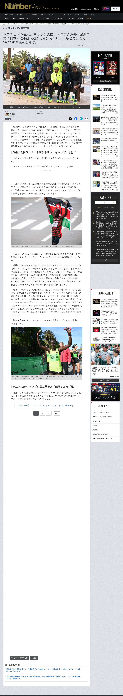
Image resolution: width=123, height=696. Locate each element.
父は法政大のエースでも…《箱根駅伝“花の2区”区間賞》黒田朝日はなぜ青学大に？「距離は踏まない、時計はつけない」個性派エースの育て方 (107, 225)
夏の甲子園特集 (9, 15)
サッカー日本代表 (66, 15)
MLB (27, 15)
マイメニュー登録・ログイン (101, 412)
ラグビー (36, 18)
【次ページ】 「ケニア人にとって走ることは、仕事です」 (46, 405)
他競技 (80, 18)
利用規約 (95, 425)
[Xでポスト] (70, 119)
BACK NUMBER (26, 28)
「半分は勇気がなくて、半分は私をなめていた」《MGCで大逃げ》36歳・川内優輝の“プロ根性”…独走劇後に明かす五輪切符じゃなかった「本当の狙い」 (107, 252)
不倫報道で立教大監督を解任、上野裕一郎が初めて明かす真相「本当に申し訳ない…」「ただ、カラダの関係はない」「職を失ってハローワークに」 (107, 235)
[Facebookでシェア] (75, 119)
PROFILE (8, 119)
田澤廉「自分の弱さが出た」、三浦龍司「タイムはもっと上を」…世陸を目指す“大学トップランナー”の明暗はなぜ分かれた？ (43, 670)
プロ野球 (19, 15)
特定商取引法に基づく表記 (100, 434)
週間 (112, 207)
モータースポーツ (24, 18)
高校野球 (34, 15)
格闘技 (6, 18)
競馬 (92, 15)
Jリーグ (43, 15)
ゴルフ (77, 15)
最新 (99, 207)
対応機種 (95, 430)
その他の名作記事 (105, 380)
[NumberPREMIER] (106, 9)
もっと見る (105, 260)
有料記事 (88, 18)
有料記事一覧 (96, 421)
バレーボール (70, 18)
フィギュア (46, 18)
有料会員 (115, 8)
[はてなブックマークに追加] (81, 119)
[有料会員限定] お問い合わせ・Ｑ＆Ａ (103, 438)
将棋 (14, 18)
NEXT (57, 413)
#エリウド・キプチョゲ (19, 658)
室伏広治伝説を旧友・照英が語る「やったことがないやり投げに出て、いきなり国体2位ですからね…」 (107, 243)
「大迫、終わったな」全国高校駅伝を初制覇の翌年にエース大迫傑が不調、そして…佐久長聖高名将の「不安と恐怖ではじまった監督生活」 (107, 215)
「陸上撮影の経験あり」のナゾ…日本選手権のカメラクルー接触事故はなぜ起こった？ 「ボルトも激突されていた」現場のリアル (43, 677)
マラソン (15, 24)
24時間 (106, 207)
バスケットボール (58, 18)
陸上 (9, 24)
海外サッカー (53, 15)
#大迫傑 (34, 658)
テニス (85, 15)
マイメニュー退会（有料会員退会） (103, 416)
